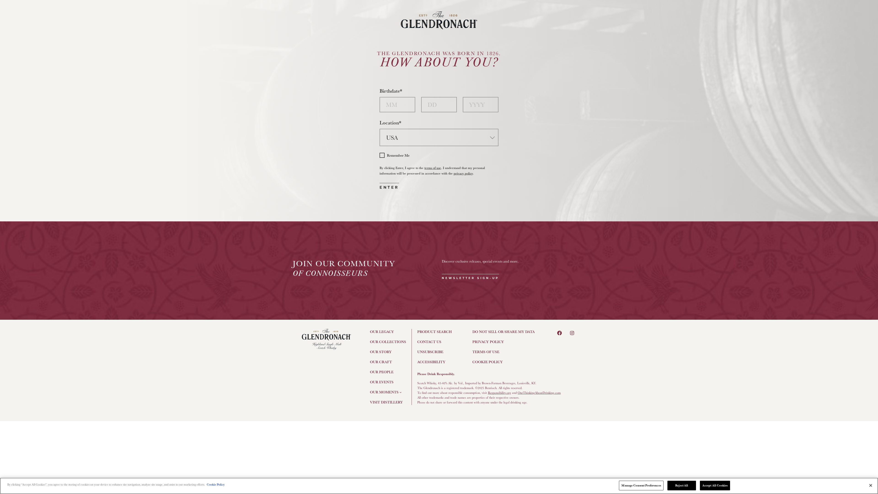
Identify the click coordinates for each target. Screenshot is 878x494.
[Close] (871, 485)
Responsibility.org (499, 393)
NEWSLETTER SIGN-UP (470, 278)
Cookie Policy (216, 484)
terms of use (432, 168)
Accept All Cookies (715, 485)
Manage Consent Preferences (641, 485)
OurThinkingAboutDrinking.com (539, 393)
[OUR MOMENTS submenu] (400, 392)
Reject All (681, 485)
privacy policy (463, 173)
